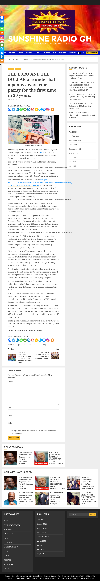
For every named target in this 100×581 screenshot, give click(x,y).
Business (15, 345)
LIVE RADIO (72, 53)
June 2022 (72, 162)
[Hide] (1, 64)
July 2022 (72, 157)
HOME (4, 53)
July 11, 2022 (17, 100)
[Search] (83, 53)
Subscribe (93, 53)
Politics (31, 345)
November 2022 (75, 140)
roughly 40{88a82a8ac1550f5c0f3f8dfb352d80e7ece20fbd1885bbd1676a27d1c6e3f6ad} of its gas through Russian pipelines (40, 183)
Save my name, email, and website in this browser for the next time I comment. (33, 432)
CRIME (6, 538)
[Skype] (40, 109)
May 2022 (72, 166)
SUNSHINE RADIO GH (50, 38)
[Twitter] (13, 109)
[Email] (25, 109)
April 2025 (73, 132)
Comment (12, 381)
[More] (52, 109)
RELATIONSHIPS (10, 564)
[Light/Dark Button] (79, 53)
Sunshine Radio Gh (39, 345)
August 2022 (73, 153)
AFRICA (38, 53)
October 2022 (74, 145)
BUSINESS (62, 53)
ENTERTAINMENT (50, 53)
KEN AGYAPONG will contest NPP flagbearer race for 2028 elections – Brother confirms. (82, 75)
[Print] (2, 33)
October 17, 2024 (24, 504)
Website (11, 423)
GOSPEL (7, 556)
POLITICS (12, 53)
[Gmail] (32, 109)
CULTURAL (29, 53)
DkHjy (10, 100)
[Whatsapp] (21, 109)
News (26, 345)
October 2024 (74, 136)
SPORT (20, 53)
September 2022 (75, 149)
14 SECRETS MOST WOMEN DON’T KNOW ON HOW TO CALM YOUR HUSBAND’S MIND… (88, 498)
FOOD (6, 551)
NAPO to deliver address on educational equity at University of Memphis (82, 115)
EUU (42, 152)
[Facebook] (9, 109)
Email (10, 415)
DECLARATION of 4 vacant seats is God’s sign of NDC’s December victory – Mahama (81, 106)
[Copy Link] (36, 109)
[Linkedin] (17, 109)
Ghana (21, 345)
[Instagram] (48, 109)
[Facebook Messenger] (44, 109)
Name (10, 408)
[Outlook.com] (28, 109)
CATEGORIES (8, 534)
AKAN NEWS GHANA (12, 525)
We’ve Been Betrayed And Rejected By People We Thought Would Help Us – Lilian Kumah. (82, 96)
